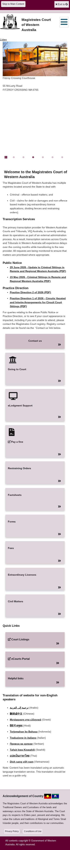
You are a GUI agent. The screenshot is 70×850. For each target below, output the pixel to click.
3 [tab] (31, 155)
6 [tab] (60, 155)
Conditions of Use (32, 831)
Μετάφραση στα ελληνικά (25, 719)
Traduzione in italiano (23, 737)
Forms (12, 521)
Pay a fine (17, 441)
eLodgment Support (20, 405)
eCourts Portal (20, 658)
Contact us (35, 340)
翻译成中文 (16, 713)
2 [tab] (21, 155)
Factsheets (15, 494)
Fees (11, 548)
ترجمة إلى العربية (19, 707)
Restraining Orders (19, 468)
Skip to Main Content (13, 4)
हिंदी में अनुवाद (16, 725)
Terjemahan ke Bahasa (24, 731)
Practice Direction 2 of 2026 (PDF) (30, 292)
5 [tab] (50, 155)
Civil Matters (15, 601)
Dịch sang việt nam (21, 761)
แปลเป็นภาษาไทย (19, 755)
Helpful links (16, 678)
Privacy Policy (12, 831)
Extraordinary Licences (22, 574)
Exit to (63, 4)
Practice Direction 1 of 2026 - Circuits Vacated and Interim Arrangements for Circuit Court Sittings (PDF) (38, 302)
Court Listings (20, 639)
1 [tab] (12, 155)
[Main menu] (64, 22)
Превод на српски (21, 743)
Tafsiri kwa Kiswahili (22, 749)
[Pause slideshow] (6, 157)
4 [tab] (41, 155)
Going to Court (17, 369)
